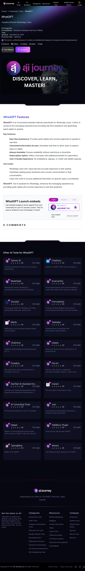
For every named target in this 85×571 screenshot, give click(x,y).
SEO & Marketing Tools (37, 552)
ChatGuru (56, 260)
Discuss (6, 44)
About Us (73, 538)
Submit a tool (74, 521)
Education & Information (37, 545)
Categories (37, 4)
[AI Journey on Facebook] (80, 567)
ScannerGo (57, 281)
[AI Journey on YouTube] (84, 567)
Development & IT (35, 538)
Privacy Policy (53, 567)
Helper (14, 425)
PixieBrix (15, 363)
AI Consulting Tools (20, 404)
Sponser (73, 530)
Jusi (54, 404)
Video (51, 528)
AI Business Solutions (36, 541)
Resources (46, 4)
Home (4, 11)
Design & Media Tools (37, 534)
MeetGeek (16, 281)
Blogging (52, 521)
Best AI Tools (74, 534)
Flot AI (55, 363)
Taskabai (56, 322)
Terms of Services (66, 567)
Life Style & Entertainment (38, 548)
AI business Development (58, 542)
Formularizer (58, 301)
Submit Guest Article (75, 525)
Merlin (14, 322)
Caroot (55, 383)
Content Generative (56, 524)
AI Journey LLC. (19, 566)
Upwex (55, 342)
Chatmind (15, 342)
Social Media (54, 546)
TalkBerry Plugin (60, 425)
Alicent (55, 445)
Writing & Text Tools (36, 530)
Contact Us (74, 517)
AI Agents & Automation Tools (37, 525)
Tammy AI (16, 260)
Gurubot (15, 301)
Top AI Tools (53, 531)
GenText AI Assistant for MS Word (23, 383)
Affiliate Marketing (56, 517)
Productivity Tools (16, 11)
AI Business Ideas (55, 535)
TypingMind (16, 445)
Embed (24, 44)
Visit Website (9, 50)
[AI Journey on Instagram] (76, 567)
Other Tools (33, 521)
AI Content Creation (56, 539)
